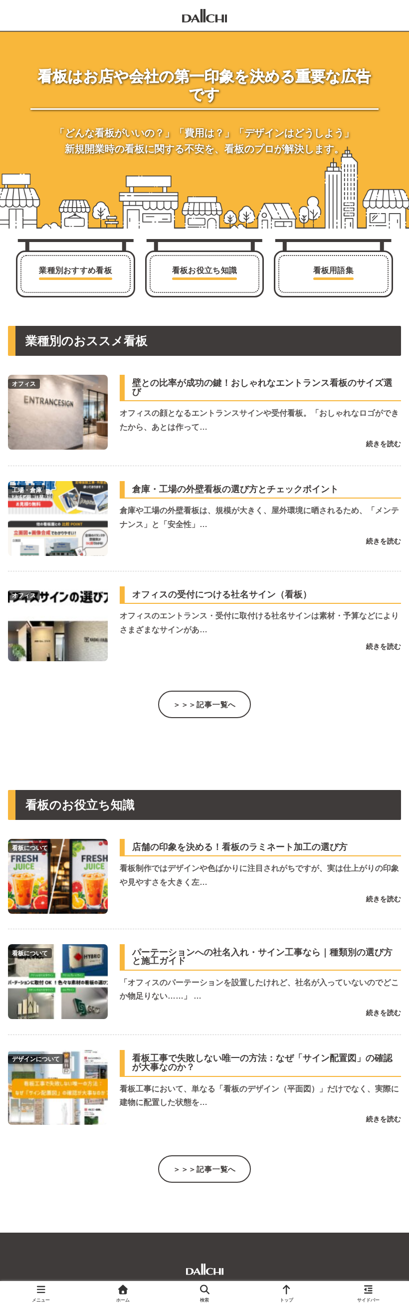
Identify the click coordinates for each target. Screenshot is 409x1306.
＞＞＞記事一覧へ (204, 704)
